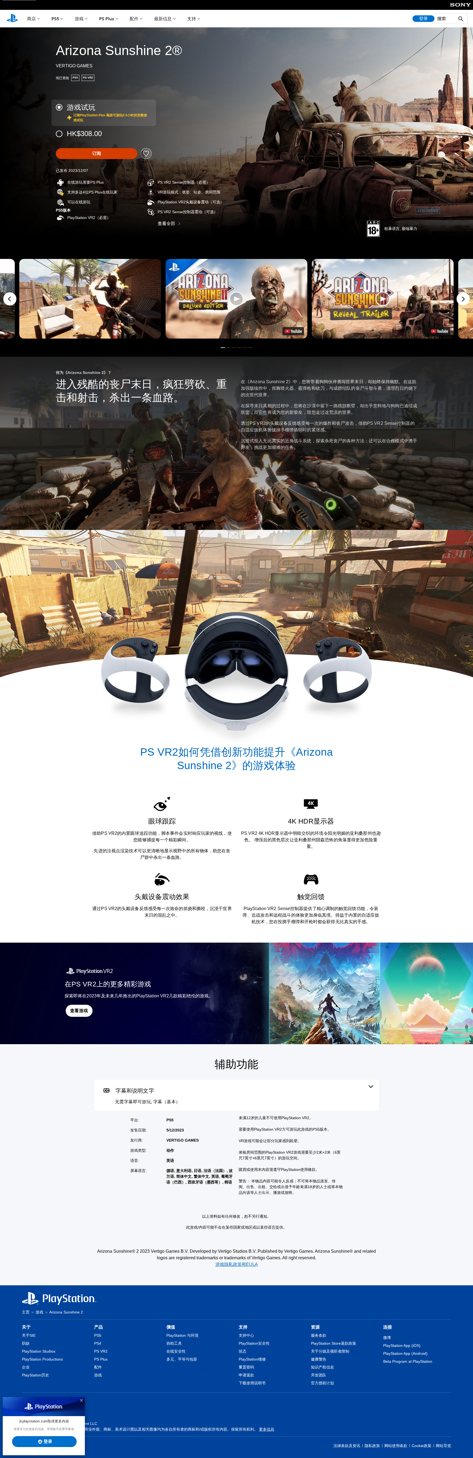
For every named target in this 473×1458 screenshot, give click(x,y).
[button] (236, 299)
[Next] (463, 298)
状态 (242, 1351)
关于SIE (29, 1335)
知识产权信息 (322, 1367)
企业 (26, 1367)
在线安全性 (176, 1351)
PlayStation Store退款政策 (333, 1343)
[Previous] (9, 298)
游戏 (79, 18)
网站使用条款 (395, 1445)
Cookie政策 (421, 1445)
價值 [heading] (170, 1327)
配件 (134, 18)
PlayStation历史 (35, 1375)
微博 (387, 1337)
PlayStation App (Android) (405, 1353)
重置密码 (246, 1367)
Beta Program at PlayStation (407, 1361)
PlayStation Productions (42, 1359)
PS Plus (106, 18)
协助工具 (174, 1343)
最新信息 (163, 18)
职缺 (26, 1343)
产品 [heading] (98, 1327)
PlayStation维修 (252, 1359)
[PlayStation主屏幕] (12, 18)
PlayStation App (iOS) (401, 1345)
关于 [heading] (26, 1327)
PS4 (97, 1343)
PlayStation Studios (38, 1351)
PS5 (55, 18)
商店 (31, 18)
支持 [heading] (243, 1327)
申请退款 (246, 1375)
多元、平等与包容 (181, 1359)
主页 (26, 1312)
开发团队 (318, 1375)
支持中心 (246, 1335)
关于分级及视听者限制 (330, 1351)
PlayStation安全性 (254, 1343)
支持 (191, 18)
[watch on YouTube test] (293, 331)
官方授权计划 (322, 1383)
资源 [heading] (315, 1327)
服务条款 (318, 1335)
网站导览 (443, 1445)
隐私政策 (372, 1445)
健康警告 (318, 1359)
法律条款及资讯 (346, 1445)
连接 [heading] (387, 1327)
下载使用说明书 (252, 1383)
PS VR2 (101, 1351)
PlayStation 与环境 (182, 1335)
